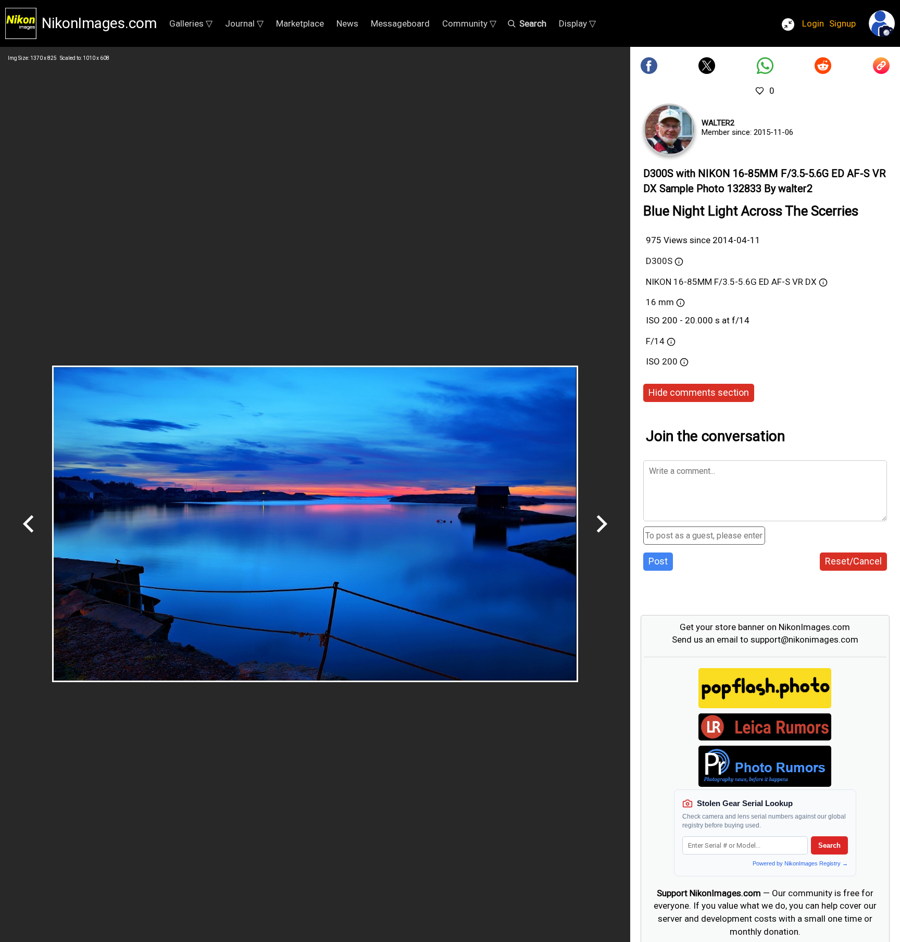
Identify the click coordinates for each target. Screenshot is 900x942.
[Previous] (28, 536)
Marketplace (300, 23)
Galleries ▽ (191, 23)
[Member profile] (669, 130)
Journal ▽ (244, 23)
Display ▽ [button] (577, 23)
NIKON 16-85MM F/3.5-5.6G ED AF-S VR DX (731, 282)
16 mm (660, 302)
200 (671, 361)
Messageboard (400, 23)
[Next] (601, 536)
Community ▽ (469, 23)
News (347, 23)
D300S (659, 261)
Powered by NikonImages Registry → (800, 863)
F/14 (655, 341)
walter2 (718, 123)
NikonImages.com (99, 23)
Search (829, 845)
